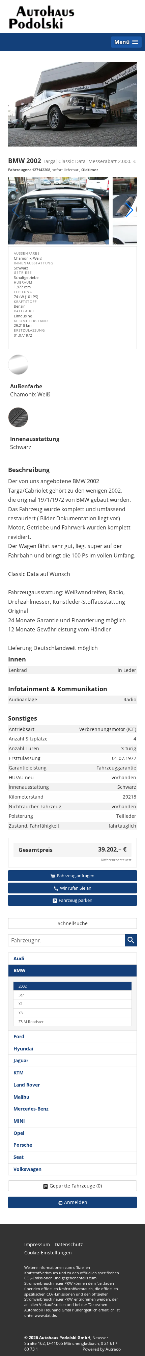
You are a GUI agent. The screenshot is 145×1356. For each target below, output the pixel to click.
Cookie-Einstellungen (48, 1252)
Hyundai (23, 1048)
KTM (18, 1072)
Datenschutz (69, 1244)
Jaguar (20, 1060)
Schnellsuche (73, 923)
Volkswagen (27, 1169)
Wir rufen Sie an (75, 888)
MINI (19, 1121)
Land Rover (26, 1084)
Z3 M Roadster (31, 1021)
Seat (18, 1157)
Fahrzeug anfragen (75, 875)
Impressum (37, 1244)
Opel (18, 1133)
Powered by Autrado (102, 1349)
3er (21, 994)
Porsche (22, 1145)
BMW (19, 970)
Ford (18, 1036)
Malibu (21, 1097)
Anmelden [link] (75, 1202)
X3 (21, 1012)
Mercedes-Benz (31, 1108)
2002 (23, 986)
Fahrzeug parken (75, 900)
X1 (21, 1003)
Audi (18, 958)
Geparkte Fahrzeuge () (76, 1185)
